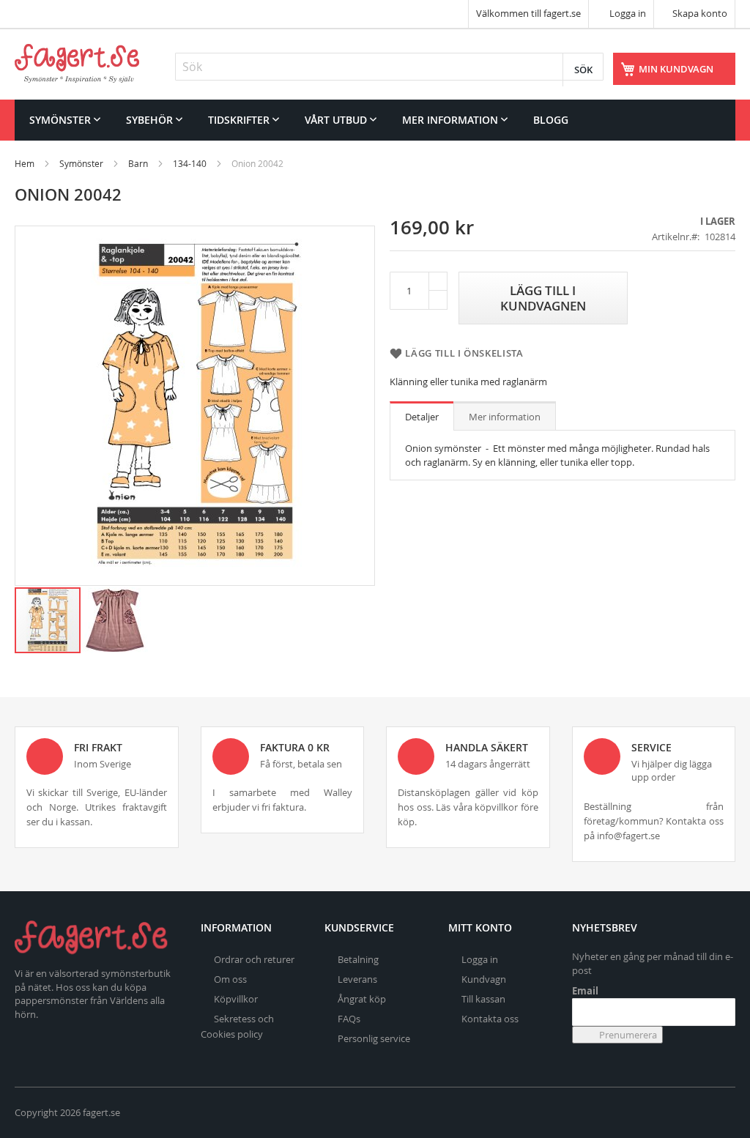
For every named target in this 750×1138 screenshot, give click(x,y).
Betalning (358, 959)
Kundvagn (483, 979)
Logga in (626, 13)
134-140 (190, 163)
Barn (138, 163)
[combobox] (389, 67)
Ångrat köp (362, 998)
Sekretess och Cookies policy (237, 1026)
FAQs (349, 1018)
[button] (115, 620)
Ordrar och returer (254, 959)
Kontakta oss (490, 1018)
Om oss (230, 979)
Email (585, 990)
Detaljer (422, 416)
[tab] (422, 416)
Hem (24, 163)
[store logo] (77, 63)
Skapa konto (699, 13)
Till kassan (483, 998)
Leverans (357, 979)
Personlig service (374, 1038)
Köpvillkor (236, 998)
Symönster (81, 163)
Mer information (505, 416)
